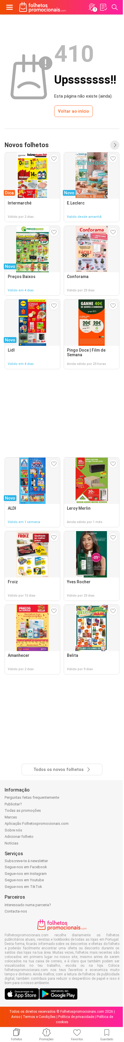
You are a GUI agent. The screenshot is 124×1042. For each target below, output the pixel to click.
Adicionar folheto (19, 836)
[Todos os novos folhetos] (114, 145)
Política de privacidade (76, 1017)
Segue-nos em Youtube (24, 880)
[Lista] (103, 7)
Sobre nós (13, 830)
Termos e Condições (39, 1017)
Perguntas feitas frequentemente (32, 797)
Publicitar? (13, 804)
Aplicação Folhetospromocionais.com (37, 823)
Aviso (15, 1017)
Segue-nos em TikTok (23, 886)
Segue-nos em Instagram (26, 873)
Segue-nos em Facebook (26, 867)
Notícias (11, 843)
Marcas (11, 817)
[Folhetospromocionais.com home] (42, 7)
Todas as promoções (23, 810)
